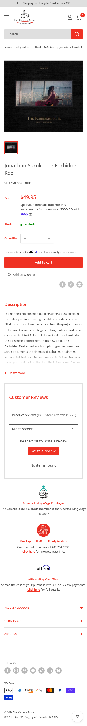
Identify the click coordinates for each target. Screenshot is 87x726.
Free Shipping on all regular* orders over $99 (43, 3)
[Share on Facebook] (62, 284)
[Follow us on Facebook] (7, 670)
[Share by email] (79, 284)
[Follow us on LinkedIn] (50, 670)
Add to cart (43, 262)
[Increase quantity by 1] (49, 238)
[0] (79, 17)
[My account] (70, 17)
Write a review (43, 451)
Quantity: (11, 238)
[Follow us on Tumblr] (58, 670)
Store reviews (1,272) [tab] (60, 415)
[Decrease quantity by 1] (25, 238)
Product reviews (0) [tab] (26, 415)
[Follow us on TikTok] (41, 670)
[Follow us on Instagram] (16, 670)
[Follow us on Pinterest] (24, 670)
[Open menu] (6, 17)
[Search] (77, 34)
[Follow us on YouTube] (33, 670)
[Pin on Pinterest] (71, 284)
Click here (28, 551)
